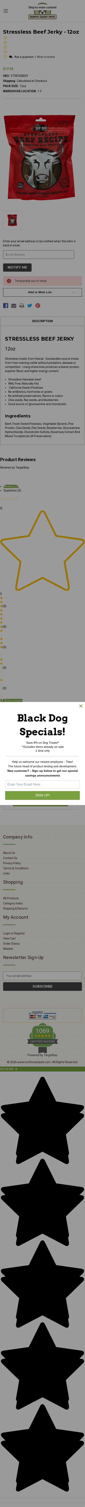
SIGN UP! (42, 795)
